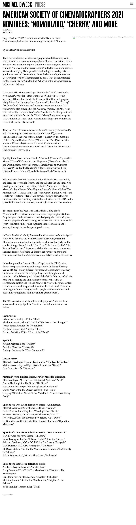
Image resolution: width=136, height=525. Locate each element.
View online (8, 495)
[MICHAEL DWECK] (17, 5)
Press (40, 4)
